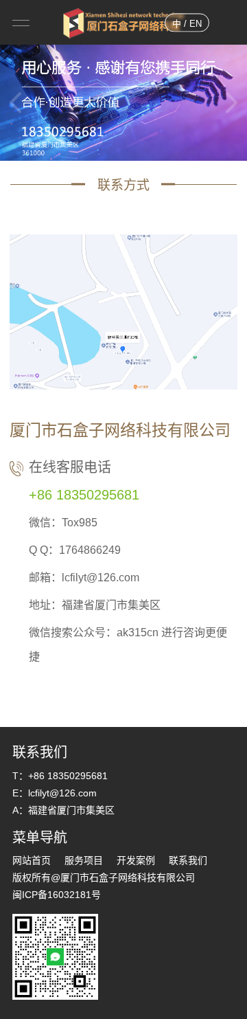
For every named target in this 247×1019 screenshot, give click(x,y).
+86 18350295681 (84, 494)
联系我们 (188, 860)
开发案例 (136, 860)
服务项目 (83, 860)
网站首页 (31, 860)
